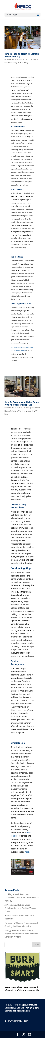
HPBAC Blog (23, 63)
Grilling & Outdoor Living (20, 411)
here (27, 852)
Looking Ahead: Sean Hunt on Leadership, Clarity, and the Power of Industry (21, 897)
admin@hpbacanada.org (17, 1011)
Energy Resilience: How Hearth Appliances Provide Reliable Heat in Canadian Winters (21, 933)
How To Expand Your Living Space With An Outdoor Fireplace (21, 403)
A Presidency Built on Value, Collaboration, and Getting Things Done (20, 908)
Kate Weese (12, 59)
